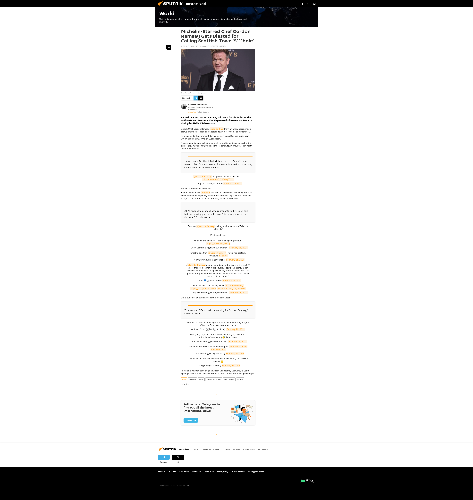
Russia (216, 449)
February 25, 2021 (232, 183)
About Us (161, 472)
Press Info (172, 472)
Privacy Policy (222, 472)
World (184, 379)
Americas (207, 449)
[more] (168, 47)
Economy (226, 449)
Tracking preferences (255, 472)
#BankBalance (218, 349)
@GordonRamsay (202, 176)
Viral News (185, 384)
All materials (192, 112)
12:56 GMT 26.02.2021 (189, 46)
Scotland (240, 379)
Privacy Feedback (238, 472)
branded (206, 192)
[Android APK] (306, 480)
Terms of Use (184, 472)
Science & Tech (249, 449)
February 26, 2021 (235, 329)
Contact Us (196, 472)
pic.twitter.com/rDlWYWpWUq (218, 179)
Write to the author (203, 112)
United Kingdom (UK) (213, 379)
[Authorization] (301, 3)
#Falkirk (223, 255)
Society (201, 379)
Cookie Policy (209, 472)
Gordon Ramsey (229, 379)
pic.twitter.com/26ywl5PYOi (231, 288)
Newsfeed (192, 379)
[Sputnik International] (171, 7)
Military (236, 449)
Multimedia (263, 449)
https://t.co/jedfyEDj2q (218, 243)
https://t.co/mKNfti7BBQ (203, 288)
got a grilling (216, 128)
